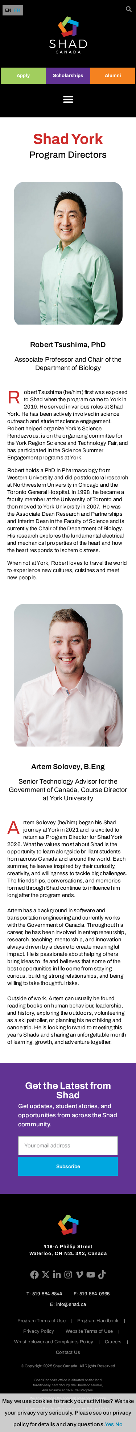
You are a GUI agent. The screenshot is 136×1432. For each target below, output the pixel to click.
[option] (17, 10)
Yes (109, 1424)
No (119, 1424)
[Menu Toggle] (68, 99)
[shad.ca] (68, 1225)
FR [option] (17, 10)
